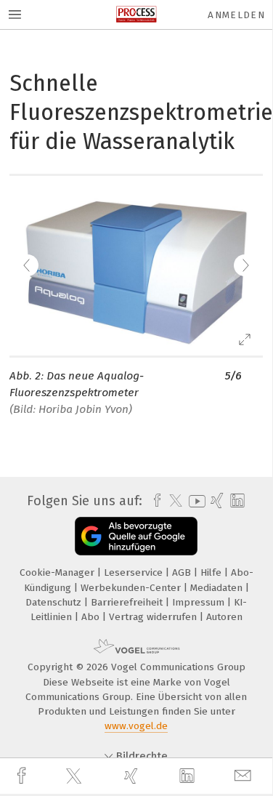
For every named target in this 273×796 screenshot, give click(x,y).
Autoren (224, 617)
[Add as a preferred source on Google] (136, 536)
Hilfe (212, 572)
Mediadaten (217, 588)
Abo (91, 617)
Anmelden (236, 15)
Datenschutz (54, 602)
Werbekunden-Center (132, 588)
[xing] (133, 776)
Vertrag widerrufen (154, 617)
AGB (183, 572)
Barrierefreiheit (128, 602)
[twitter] (75, 776)
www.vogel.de (136, 726)
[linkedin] (189, 776)
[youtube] (194, 501)
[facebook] (23, 776)
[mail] (245, 776)
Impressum (199, 602)
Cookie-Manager (58, 572)
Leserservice (135, 572)
